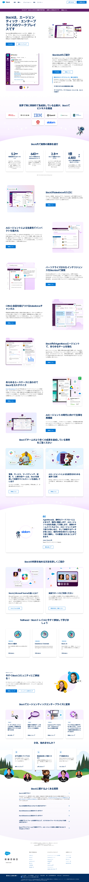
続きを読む (10, 735)
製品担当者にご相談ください (57, 608)
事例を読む (47, 547)
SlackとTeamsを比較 (15, 608)
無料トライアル (21, 44)
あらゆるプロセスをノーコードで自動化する (58, 797)
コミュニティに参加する (26, 691)
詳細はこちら (64, 10)
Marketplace (12, 389)
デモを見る (10, 44)
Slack (7, 389)
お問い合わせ (40, 766)
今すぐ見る (61, 766)
